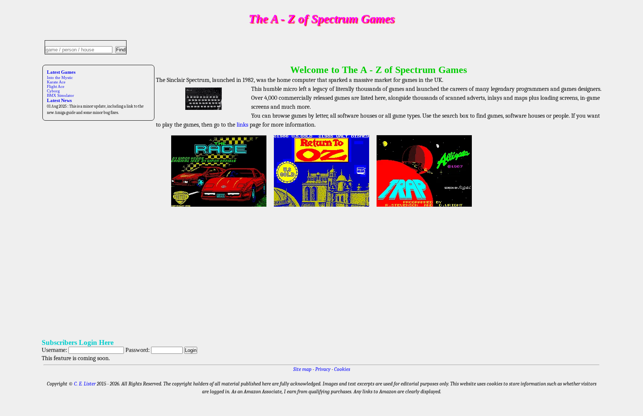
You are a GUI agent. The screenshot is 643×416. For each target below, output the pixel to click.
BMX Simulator (60, 95)
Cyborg (53, 91)
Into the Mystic (60, 77)
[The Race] (218, 207)
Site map (302, 369)
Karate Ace (56, 82)
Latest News (59, 100)
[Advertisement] (265, 273)
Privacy (322, 369)
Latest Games (61, 72)
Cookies (342, 369)
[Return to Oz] (321, 207)
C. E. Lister (85, 384)
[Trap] (424, 207)
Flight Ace (55, 86)
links (242, 124)
